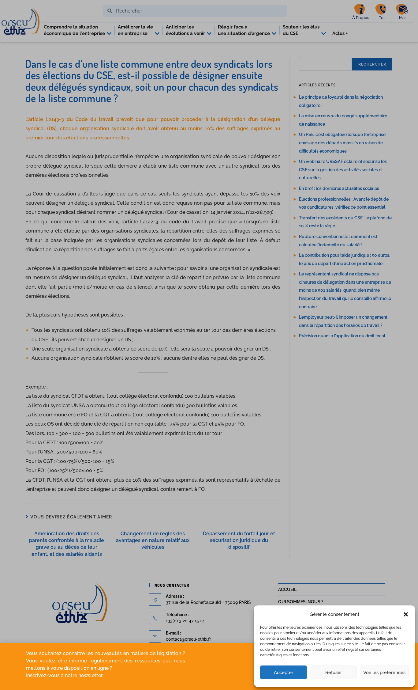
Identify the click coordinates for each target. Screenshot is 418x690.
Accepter (283, 672)
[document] (209, 345)
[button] (406, 614)
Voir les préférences (384, 672)
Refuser (333, 672)
